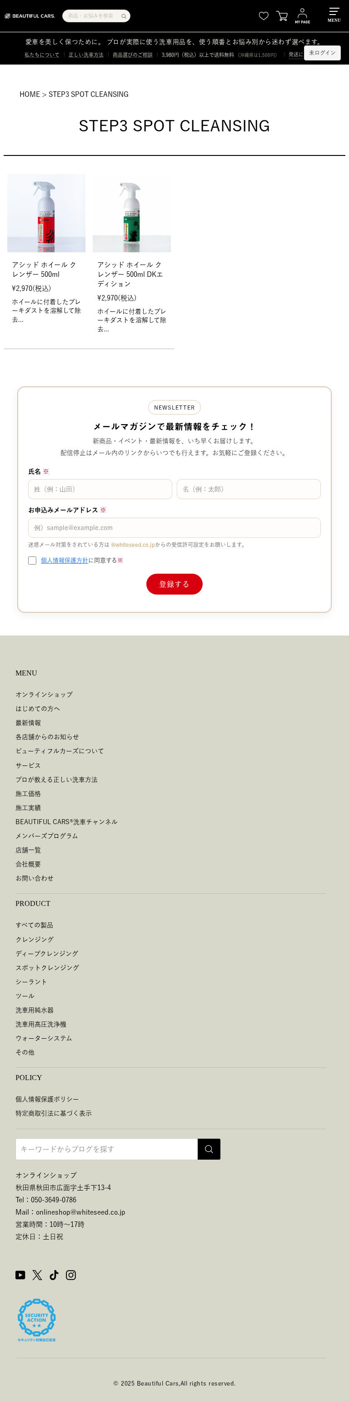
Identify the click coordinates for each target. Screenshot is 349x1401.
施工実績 (28, 808)
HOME (30, 94)
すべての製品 (34, 925)
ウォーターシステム (43, 1038)
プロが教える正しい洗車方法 (56, 779)
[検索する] (123, 16)
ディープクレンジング (46, 954)
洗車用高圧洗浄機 (40, 1024)
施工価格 (28, 794)
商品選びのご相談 (133, 54)
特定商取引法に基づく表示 (53, 1113)
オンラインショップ (44, 694)
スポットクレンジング (47, 968)
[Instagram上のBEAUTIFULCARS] (71, 1276)
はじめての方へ (37, 709)
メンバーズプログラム (46, 836)
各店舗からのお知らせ (47, 737)
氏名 (38, 471)
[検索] (209, 1149)
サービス (28, 765)
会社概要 (28, 864)
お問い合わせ (34, 878)
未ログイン (322, 52)
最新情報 (28, 723)
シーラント (31, 982)
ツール (25, 996)
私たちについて (42, 54)
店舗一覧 (28, 850)
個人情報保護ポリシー (47, 1099)
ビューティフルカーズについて (59, 751)
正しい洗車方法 (86, 54)
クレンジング (34, 939)
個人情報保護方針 (64, 560)
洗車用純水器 (34, 1010)
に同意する (82, 560)
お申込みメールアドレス (67, 510)
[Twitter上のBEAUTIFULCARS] (37, 1276)
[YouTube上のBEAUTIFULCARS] (20, 1276)
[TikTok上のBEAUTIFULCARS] (54, 1276)
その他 (25, 1052)
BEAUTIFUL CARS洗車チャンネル (66, 822)
